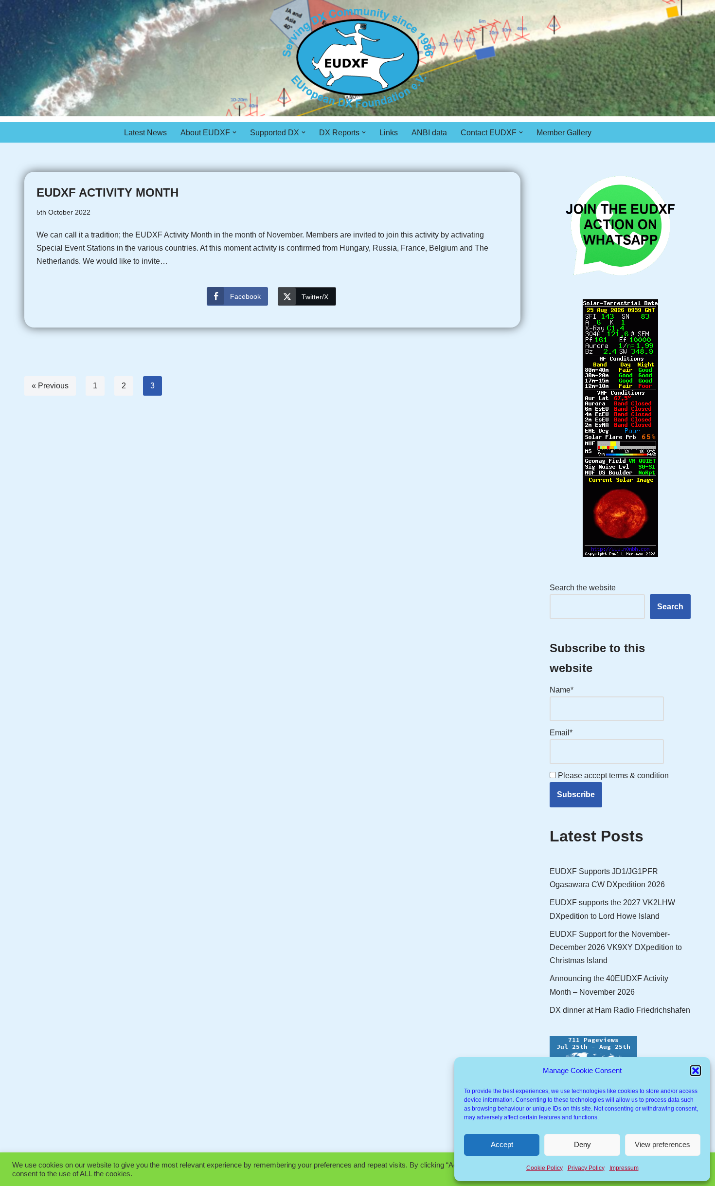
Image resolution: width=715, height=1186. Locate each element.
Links (388, 132)
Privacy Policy (586, 1168)
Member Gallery (563, 132)
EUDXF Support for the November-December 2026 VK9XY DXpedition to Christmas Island (616, 947)
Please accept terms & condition (612, 775)
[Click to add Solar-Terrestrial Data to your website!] (620, 554)
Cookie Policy (544, 1168)
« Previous (50, 386)
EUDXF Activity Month (107, 192)
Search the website (583, 588)
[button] (695, 1071)
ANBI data (429, 132)
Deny (582, 1144)
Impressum (624, 1168)
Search (670, 606)
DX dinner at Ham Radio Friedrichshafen (620, 1010)
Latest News (145, 132)
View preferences (662, 1144)
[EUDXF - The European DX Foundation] (358, 58)
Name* (561, 690)
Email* (561, 733)
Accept (502, 1144)
